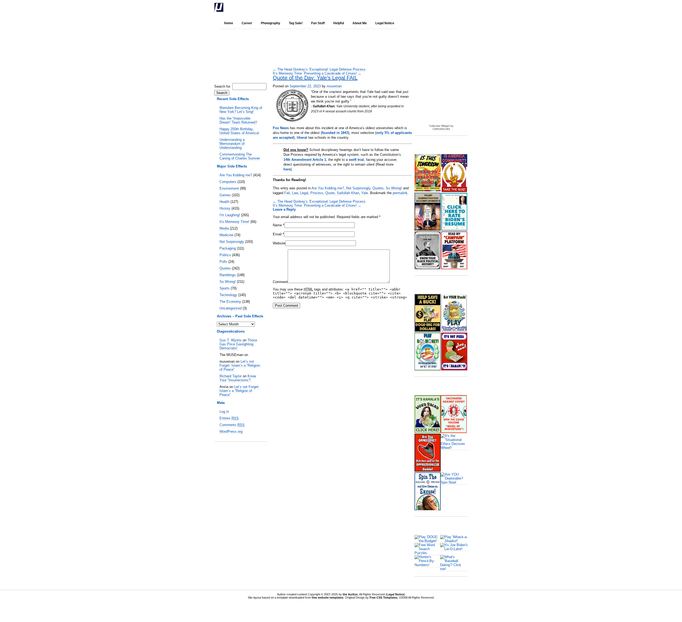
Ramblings (228, 275)
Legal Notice (384, 23)
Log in (224, 412)
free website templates (327, 597)
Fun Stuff (318, 23)
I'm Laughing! (230, 215)
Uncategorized (231, 308)
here (287, 169)
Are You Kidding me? (236, 175)
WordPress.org (231, 431)
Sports (225, 288)
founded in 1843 (335, 133)
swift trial (356, 160)
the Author (350, 594)
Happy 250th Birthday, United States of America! (239, 131)
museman (334, 86)
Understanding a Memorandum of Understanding (232, 144)
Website (279, 243)
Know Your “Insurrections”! (238, 378)
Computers (228, 182)
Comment (280, 282)
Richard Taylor (231, 376)
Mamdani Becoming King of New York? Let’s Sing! (241, 110)
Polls (223, 262)
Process (316, 193)
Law (295, 193)
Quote (330, 193)
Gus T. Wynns (231, 340)
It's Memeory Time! (234, 222)
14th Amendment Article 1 (304, 160)
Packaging (228, 248)
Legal (304, 193)
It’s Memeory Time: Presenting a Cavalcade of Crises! (317, 73)
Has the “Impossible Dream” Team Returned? (238, 120)
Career (247, 23)
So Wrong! (228, 282)
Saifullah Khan (348, 193)
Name (277, 225)
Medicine (226, 235)
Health (224, 202)
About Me (359, 23)
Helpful (338, 23)
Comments (232, 425)
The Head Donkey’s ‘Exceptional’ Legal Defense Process (319, 69)
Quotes (225, 268)
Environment (229, 188)
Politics (225, 255)
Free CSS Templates (383, 597)
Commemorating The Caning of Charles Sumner (240, 156)
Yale (364, 193)
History (225, 208)
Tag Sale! (296, 23)
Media (224, 228)
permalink (400, 193)
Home (228, 23)
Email (277, 234)
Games (225, 195)
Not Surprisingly (232, 242)
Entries (229, 418)
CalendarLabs (441, 128)
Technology (228, 295)
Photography (270, 23)
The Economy (230, 302)
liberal (302, 138)
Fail (287, 193)
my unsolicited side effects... (277, 7)
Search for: (222, 86)
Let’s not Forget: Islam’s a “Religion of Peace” (240, 365)
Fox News (281, 128)
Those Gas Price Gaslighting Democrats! (238, 344)
